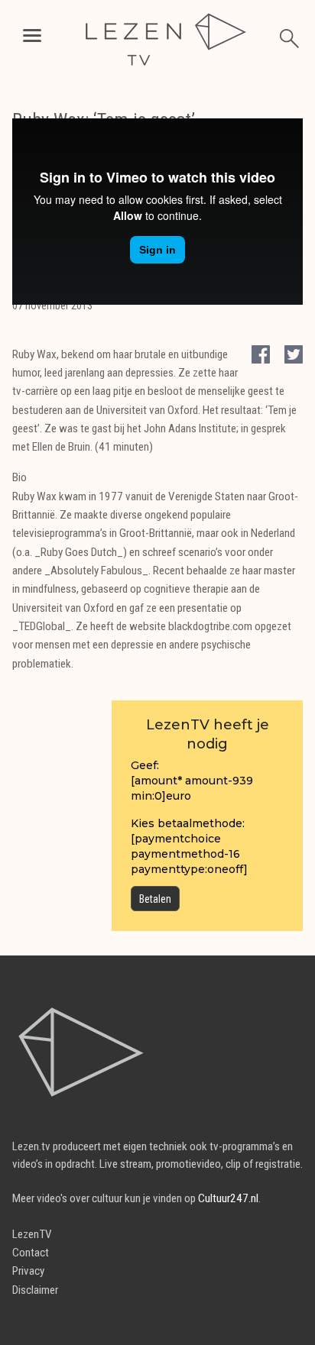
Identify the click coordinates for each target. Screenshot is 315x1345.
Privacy (28, 1271)
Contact (30, 1252)
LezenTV (32, 1234)
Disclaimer (35, 1290)
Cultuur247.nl (228, 1198)
